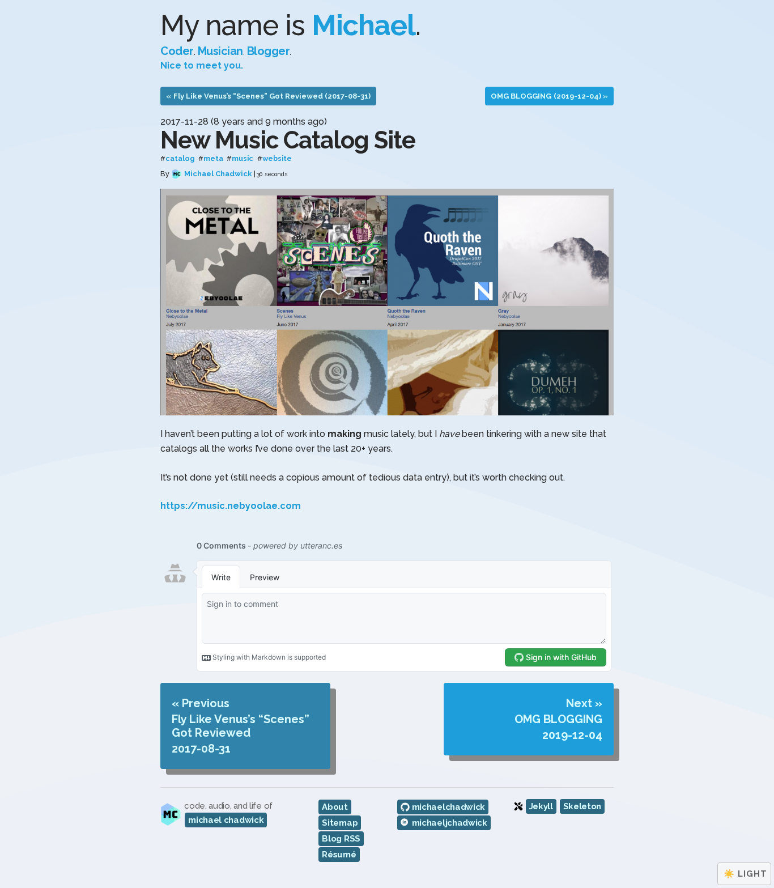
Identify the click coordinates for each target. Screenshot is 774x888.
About (335, 807)
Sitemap (340, 823)
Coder (177, 51)
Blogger (268, 51)
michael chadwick (225, 820)
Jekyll (541, 806)
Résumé (339, 854)
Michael (363, 25)
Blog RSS (341, 839)
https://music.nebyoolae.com (230, 505)
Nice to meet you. (201, 65)
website (277, 159)
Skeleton (582, 806)
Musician (220, 51)
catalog (179, 159)
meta (213, 159)
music (242, 159)
